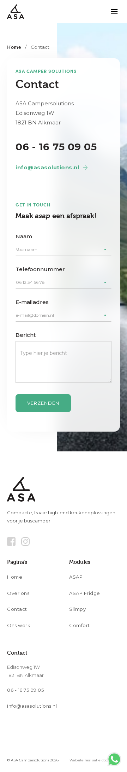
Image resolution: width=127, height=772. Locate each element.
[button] (114, 11)
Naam (24, 236)
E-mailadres (32, 302)
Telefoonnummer (40, 269)
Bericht (26, 335)
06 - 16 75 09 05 (56, 147)
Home (14, 47)
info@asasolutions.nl (47, 167)
